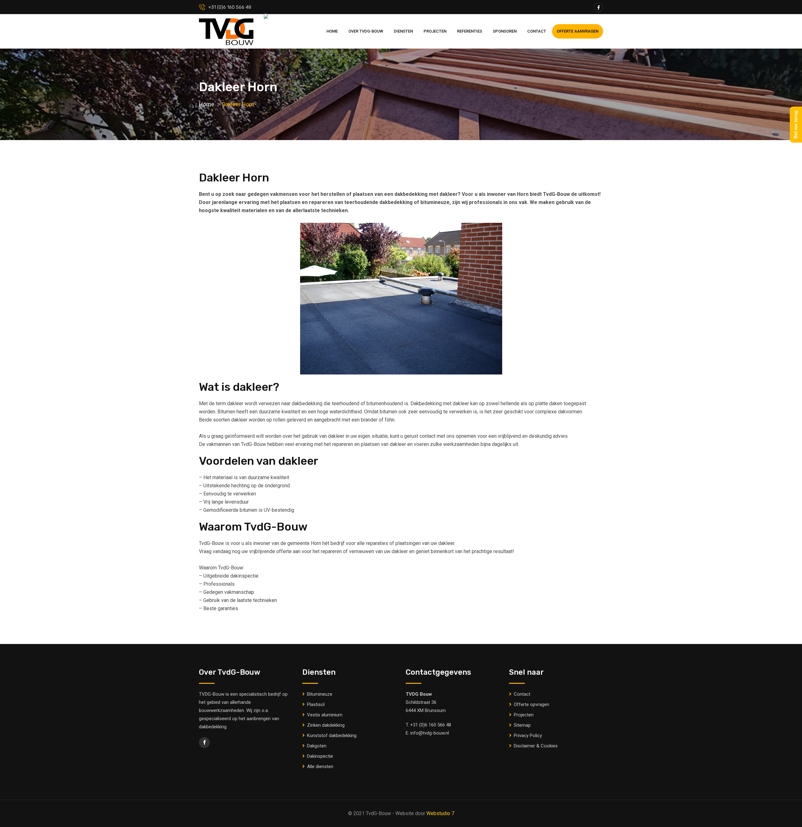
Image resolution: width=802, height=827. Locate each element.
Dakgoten (316, 746)
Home (332, 31)
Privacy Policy (528, 735)
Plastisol (316, 704)
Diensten (403, 31)
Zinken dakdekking (326, 725)
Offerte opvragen (531, 704)
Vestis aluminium (324, 715)
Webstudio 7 (440, 813)
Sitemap (522, 725)
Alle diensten (320, 766)
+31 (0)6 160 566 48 (430, 725)
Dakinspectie (320, 756)
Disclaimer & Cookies (536, 746)
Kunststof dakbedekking (332, 735)
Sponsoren (505, 31)
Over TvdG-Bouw (365, 31)
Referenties (469, 31)
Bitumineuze (319, 694)
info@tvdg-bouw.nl (429, 733)
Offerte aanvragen (577, 31)
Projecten (435, 31)
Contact (536, 31)
